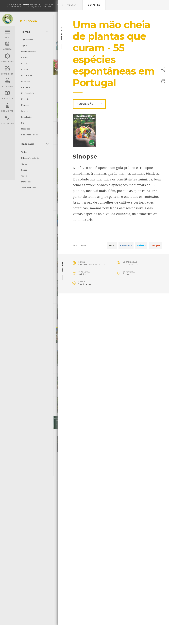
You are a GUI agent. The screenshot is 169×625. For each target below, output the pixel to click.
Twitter (141, 245)
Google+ (156, 245)
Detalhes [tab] (94, 5)
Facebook (126, 245)
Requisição (85, 103)
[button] (163, 69)
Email (112, 245)
